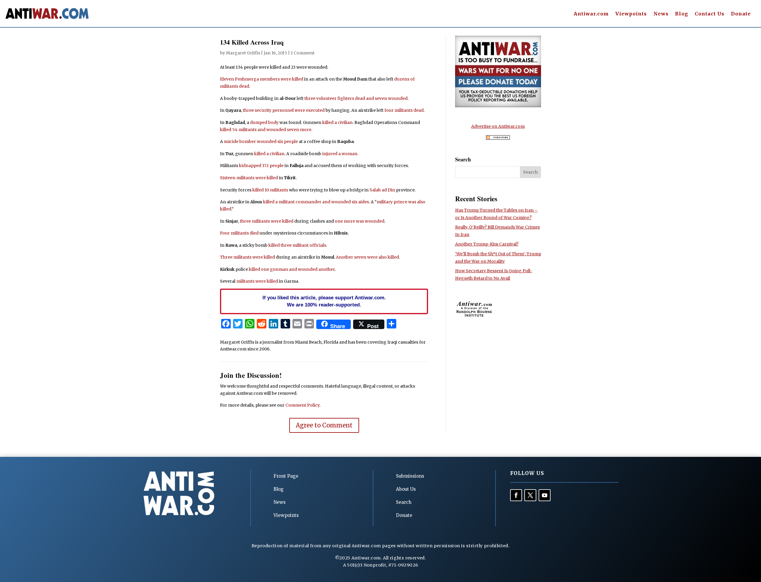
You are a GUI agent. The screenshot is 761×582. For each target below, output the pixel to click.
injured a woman (339, 153)
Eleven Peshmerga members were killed (261, 79)
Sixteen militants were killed (249, 177)
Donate (741, 14)
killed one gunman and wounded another (292, 269)
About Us (406, 489)
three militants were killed (266, 221)
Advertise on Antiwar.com (498, 126)
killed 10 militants (270, 190)
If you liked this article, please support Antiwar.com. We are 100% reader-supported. (324, 301)
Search (403, 502)
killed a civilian (337, 122)
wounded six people (277, 141)
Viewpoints (631, 14)
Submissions (410, 476)
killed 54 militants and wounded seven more (265, 129)
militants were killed (257, 281)
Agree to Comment (324, 425)
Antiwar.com (591, 14)
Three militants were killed (247, 257)
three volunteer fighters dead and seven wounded (356, 98)
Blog (681, 14)
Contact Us (709, 14)
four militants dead (404, 110)
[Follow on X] (530, 495)
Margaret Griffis (243, 53)
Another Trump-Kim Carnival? (486, 244)
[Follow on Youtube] (545, 495)
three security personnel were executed (284, 110)
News (661, 14)
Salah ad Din (382, 190)
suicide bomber (240, 141)
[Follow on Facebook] (516, 495)
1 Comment (303, 53)
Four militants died (239, 233)
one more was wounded (359, 221)
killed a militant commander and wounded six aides (316, 202)
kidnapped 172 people (261, 165)
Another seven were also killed (367, 257)
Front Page (285, 476)
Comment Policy (302, 405)
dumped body (264, 122)
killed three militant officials (297, 245)
